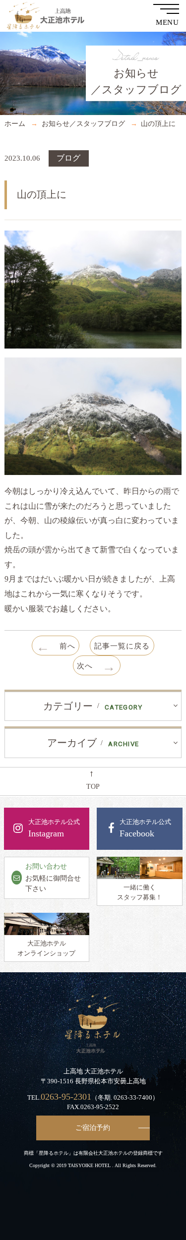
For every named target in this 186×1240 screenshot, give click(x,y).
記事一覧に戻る (122, 646)
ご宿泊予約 (92, 1127)
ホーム (14, 123)
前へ (55, 647)
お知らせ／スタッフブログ (83, 123)
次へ (96, 666)
